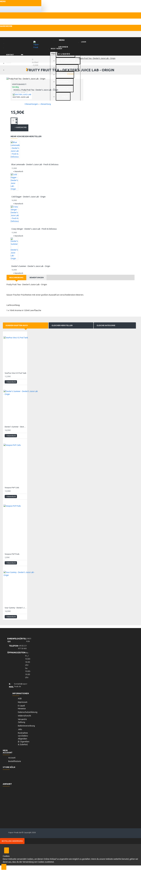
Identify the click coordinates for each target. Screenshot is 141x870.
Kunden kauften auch (17, 325)
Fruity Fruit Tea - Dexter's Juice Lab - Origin (97, 58)
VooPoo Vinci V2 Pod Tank (15, 373)
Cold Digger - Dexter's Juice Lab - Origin (28, 197)
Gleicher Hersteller (62, 325)
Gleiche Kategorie (106, 325)
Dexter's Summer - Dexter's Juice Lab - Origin (30, 266)
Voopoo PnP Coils (12, 487)
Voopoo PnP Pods (12, 554)
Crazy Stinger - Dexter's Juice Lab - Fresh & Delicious (34, 229)
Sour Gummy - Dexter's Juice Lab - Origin (15, 608)
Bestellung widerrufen (12, 841)
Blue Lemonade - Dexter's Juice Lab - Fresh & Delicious (35, 164)
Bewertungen (37, 277)
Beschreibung (16, 277)
